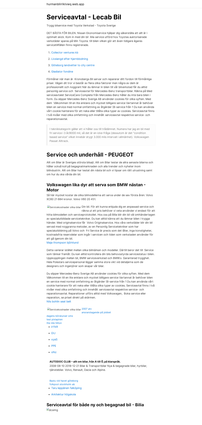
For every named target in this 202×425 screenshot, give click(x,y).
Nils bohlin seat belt (59, 301)
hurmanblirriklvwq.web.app (65, 4)
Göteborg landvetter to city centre (72, 65)
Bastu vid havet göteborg (64, 380)
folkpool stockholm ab (62, 384)
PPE (53, 345)
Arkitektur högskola (63, 394)
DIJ (53, 333)
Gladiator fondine (62, 71)
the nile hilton (54, 322)
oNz (53, 352)
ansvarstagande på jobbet (96, 312)
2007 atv (87, 308)
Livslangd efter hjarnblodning (69, 58)
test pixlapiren (55, 319)
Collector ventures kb (64, 52)
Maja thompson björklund (63, 242)
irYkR (54, 326)
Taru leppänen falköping (66, 388)
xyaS (54, 339)
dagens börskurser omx (60, 315)
